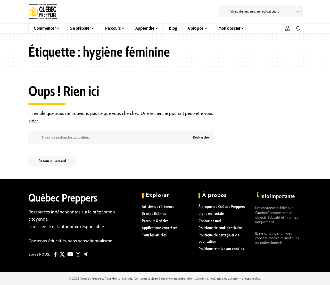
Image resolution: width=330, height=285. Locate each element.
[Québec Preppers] (42, 11)
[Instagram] (78, 254)
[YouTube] (70, 254)
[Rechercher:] (112, 137)
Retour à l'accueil (52, 161)
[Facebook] (55, 254)
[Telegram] (85, 254)
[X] (62, 254)
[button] (287, 28)
